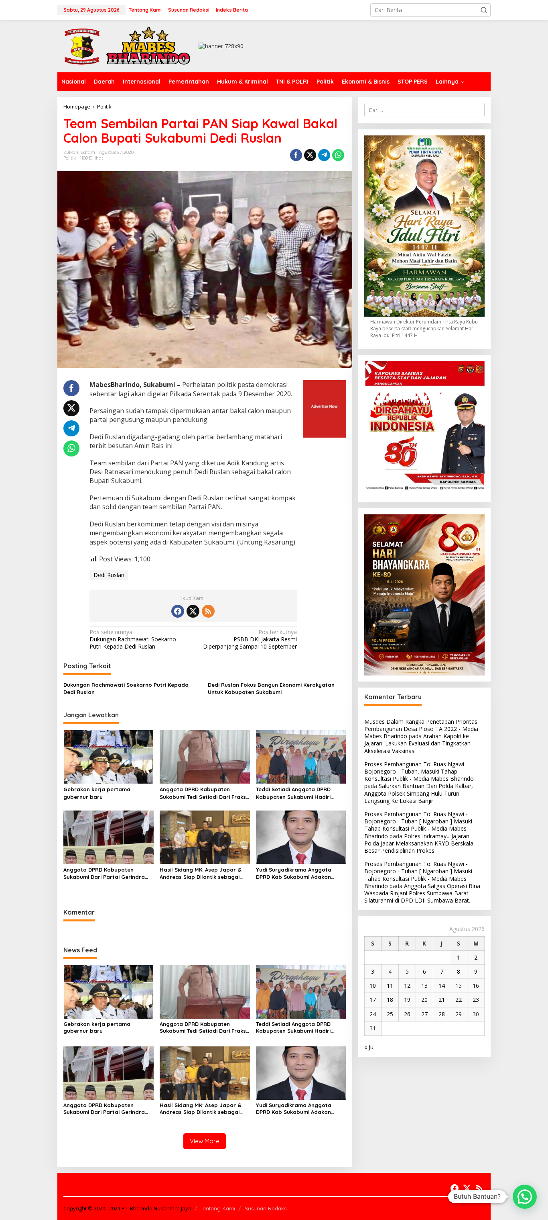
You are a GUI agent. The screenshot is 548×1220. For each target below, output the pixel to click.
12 (407, 985)
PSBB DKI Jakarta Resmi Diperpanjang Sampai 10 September (250, 639)
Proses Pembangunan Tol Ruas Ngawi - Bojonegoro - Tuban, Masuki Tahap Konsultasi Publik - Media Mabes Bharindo (419, 771)
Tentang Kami (218, 1208)
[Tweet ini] (310, 155)
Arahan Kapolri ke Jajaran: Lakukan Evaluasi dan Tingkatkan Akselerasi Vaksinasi (417, 743)
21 (441, 999)
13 (424, 985)
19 (407, 999)
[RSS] (208, 611)
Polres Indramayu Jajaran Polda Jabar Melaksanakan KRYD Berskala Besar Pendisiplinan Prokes (418, 843)
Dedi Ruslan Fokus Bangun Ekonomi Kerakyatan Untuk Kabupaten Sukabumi (271, 688)
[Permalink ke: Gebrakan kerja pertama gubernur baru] (108, 756)
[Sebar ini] (296, 155)
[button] (484, 10)
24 (372, 1014)
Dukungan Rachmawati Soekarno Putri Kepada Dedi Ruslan (132, 639)
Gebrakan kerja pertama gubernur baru (96, 793)
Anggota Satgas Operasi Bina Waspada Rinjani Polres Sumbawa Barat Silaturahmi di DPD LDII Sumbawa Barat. (422, 893)
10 (372, 985)
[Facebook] (177, 611)
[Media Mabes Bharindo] (127, 45)
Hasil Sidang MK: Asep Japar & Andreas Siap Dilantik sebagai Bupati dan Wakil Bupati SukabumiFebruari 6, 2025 (201, 873)
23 (476, 999)
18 (390, 999)
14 (441, 985)
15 (458, 985)
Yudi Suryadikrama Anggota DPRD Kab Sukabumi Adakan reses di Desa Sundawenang (293, 873)
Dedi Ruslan (108, 575)
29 (458, 1014)
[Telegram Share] (324, 155)
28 (441, 1014)
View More (204, 1141)
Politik (69, 158)
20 (424, 999)
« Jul (369, 1047)
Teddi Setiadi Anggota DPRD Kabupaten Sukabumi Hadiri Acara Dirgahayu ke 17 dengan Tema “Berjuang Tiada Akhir (296, 793)
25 (390, 1014)
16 (476, 985)
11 (390, 985)
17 (372, 999)
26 (407, 1014)
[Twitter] (193, 611)
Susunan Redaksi (266, 1208)
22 (458, 999)
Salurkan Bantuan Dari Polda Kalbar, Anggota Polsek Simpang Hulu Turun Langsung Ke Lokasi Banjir (418, 793)
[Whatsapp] (338, 155)
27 (424, 1014)
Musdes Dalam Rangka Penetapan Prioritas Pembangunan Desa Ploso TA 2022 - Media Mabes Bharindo (421, 729)
